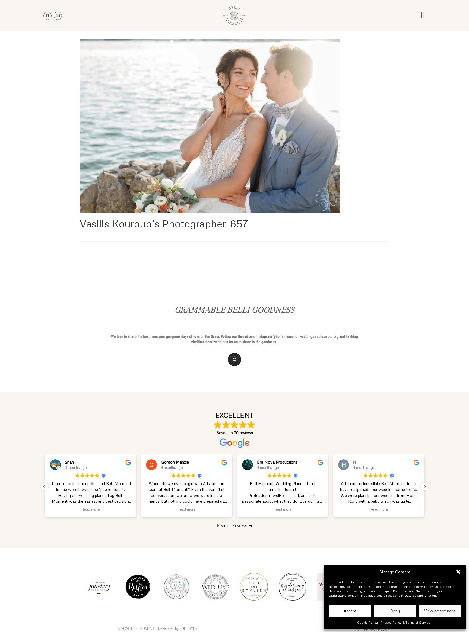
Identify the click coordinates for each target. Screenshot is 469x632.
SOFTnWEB (188, 628)
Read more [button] (90, 509)
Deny (395, 610)
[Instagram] (234, 359)
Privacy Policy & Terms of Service (405, 622)
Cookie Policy (367, 622)
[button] (458, 572)
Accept (350, 610)
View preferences (439, 610)
